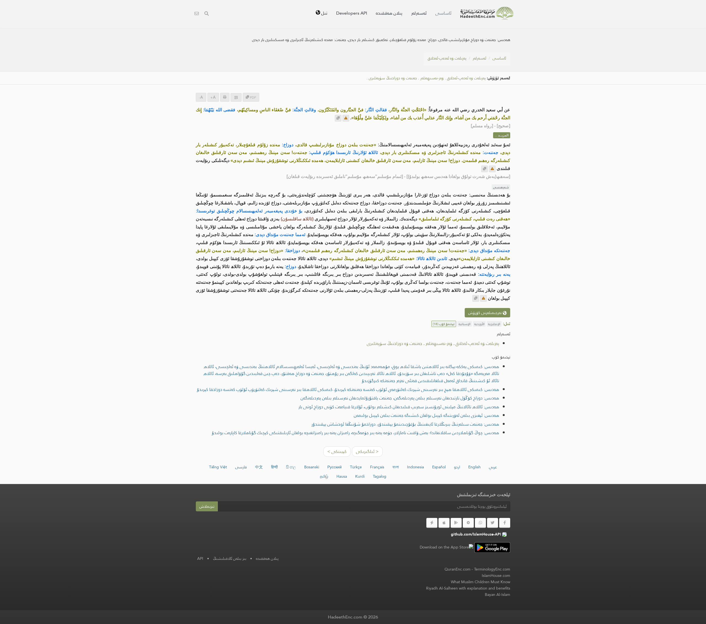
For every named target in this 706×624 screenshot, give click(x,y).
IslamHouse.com (496, 575)
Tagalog (379, 476)
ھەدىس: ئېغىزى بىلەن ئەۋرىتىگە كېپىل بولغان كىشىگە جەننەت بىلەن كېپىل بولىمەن (426, 415)
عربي (493, 467)
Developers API (351, 13)
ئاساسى (443, 13)
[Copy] (338, 118)
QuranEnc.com (457, 569)
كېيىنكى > (337, 451)
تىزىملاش (206, 506)
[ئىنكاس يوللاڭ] (346, 118)
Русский (334, 467)
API (200, 558)
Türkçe (356, 467)
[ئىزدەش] (207, 14)
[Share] (236, 97)
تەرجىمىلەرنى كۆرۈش (485, 312)
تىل (323, 13)
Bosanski (311, 467)
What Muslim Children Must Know (480, 581)
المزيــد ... (502, 135)
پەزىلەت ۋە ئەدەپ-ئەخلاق (447, 58)
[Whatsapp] (480, 523)
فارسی (241, 467)
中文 (259, 467)
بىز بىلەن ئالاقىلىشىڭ (229, 558)
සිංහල (291, 467)
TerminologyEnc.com (492, 569)
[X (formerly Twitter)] (492, 523)
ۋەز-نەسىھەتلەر (432, 78)
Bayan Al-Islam (497, 594)
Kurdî (360, 476)
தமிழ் (324, 476)
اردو (457, 467)
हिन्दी (274, 467)
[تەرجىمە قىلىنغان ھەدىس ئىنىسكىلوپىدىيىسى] (487, 13)
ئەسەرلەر (419, 13)
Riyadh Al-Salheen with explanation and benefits (468, 588)
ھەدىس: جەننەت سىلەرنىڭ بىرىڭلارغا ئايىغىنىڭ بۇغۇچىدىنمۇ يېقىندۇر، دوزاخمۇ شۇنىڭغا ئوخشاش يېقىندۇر (405, 424)
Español (439, 467)
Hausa (341, 476)
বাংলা (395, 467)
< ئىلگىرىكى (367, 451)
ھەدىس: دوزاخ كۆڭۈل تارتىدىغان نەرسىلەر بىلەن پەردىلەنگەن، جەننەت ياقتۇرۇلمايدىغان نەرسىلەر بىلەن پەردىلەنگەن (400, 398)
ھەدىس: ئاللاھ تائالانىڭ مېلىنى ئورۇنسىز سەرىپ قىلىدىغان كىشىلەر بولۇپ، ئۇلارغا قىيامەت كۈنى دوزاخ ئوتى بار (398, 407)
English (474, 467)
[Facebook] (504, 523)
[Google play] (456, 523)
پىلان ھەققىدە (389, 13)
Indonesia (415, 467)
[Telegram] (468, 523)
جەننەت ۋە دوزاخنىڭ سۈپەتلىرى (393, 78)
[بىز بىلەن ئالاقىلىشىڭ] (197, 14)
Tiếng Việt (218, 467)
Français (377, 467)
